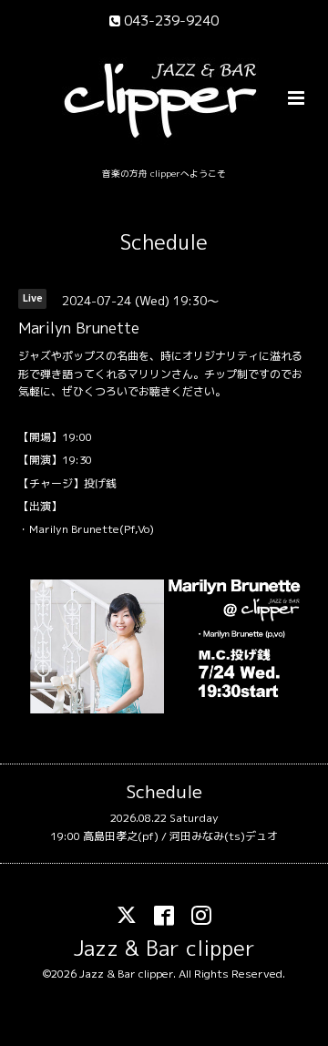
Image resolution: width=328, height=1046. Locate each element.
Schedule (164, 242)
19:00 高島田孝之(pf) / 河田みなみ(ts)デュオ (164, 836)
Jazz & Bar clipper (164, 948)
